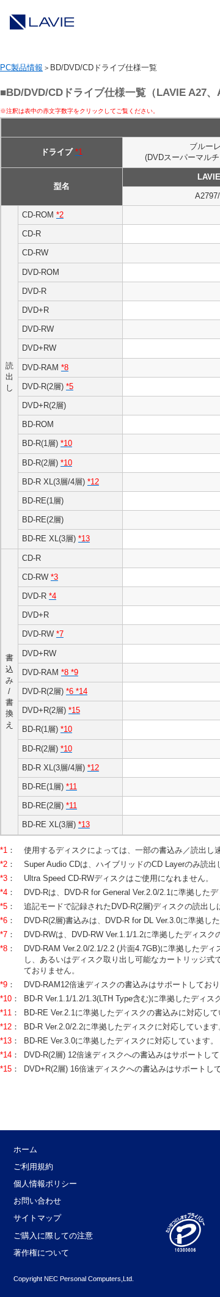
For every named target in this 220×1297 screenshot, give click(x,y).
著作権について (41, 1252)
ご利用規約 (33, 1166)
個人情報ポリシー (45, 1183)
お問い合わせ (37, 1200)
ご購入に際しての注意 (53, 1235)
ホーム (25, 1149)
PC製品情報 (21, 67)
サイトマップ (37, 1217)
